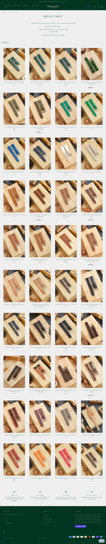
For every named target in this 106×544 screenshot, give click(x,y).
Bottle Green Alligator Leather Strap (14, 82)
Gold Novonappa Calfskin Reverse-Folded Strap (40, 260)
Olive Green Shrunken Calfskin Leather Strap (14, 128)
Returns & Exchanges (48, 519)
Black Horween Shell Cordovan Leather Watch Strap (91, 305)
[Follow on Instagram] (4, 531)
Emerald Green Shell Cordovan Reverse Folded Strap (92, 83)
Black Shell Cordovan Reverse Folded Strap (66, 348)
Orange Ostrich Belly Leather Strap (40, 477)
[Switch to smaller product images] (5, 42)
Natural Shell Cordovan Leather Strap (14, 304)
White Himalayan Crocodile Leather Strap (66, 172)
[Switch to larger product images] (2, 42)
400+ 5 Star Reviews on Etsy (49, 521)
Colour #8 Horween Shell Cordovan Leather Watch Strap (14, 391)
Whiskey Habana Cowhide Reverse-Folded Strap (66, 391)
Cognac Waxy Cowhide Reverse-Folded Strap (14, 260)
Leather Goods (7, 5)
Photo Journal (35, 5)
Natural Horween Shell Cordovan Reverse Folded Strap (91, 260)
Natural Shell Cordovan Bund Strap (91, 434)
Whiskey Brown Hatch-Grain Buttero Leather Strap (66, 215)
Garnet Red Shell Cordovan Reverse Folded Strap (14, 435)
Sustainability (46, 524)
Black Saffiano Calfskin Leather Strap (40, 347)
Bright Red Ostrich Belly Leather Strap (66, 477)
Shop (9, 12)
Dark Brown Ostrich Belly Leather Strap (66, 304)
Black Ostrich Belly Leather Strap (14, 347)
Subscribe (9, 523)
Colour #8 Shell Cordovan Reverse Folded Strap (92, 348)
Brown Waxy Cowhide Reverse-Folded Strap (91, 215)
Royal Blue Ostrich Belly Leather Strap (14, 171)
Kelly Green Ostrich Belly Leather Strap (91, 127)
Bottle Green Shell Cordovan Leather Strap (66, 83)
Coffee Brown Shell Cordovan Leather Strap (92, 391)
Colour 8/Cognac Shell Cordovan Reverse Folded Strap (40, 391)
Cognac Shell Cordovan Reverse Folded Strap (66, 260)
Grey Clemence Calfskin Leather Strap (66, 434)
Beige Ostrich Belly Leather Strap (92, 171)
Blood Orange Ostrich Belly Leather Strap (14, 478)
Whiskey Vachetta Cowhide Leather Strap (14, 214)
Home (4, 12)
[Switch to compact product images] (7, 42)
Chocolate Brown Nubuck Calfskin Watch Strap (91, 478)
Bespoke (5, 7)
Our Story (26, 5)
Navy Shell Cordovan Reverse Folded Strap (40, 172)
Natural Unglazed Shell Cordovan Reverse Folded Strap (40, 305)
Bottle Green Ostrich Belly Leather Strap (40, 83)
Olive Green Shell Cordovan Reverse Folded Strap (40, 128)
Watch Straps (17, 5)
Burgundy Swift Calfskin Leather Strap (40, 434)
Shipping (45, 516)
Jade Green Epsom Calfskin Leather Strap (66, 128)
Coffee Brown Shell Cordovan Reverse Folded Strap (40, 215)
